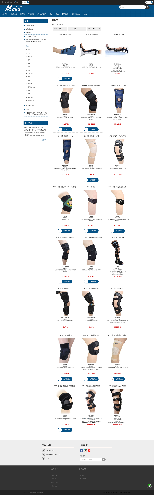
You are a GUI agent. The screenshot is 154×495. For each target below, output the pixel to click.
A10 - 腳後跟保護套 (65, 34)
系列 (27, 109)
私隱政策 (54, 478)
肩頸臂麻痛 (29, 29)
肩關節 (26, 130)
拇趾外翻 (30, 83)
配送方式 (54, 475)
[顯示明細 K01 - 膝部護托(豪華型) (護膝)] (65, 100)
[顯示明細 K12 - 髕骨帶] (91, 202)
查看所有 (44, 140)
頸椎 (29, 93)
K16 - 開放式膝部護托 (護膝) (65, 237)
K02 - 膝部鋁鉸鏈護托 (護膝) (91, 85)
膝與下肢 (30, 56)
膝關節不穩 (31, 100)
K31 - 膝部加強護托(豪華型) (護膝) (65, 386)
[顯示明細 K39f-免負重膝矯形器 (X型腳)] (117, 401)
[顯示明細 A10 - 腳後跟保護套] (65, 49)
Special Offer (30, 25)
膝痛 (42, 135)
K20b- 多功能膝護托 (117, 288)
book (29, 127)
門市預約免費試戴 (31, 36)
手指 (29, 66)
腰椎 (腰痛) (31, 97)
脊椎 (29, 70)
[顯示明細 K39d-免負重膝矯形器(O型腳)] (91, 401)
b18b (25, 127)
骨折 (37, 132)
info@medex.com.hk (51, 458)
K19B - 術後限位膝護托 (91, 288)
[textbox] (132, 7)
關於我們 (54, 486)
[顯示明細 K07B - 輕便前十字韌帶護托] (117, 151)
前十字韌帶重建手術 (40, 130)
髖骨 (29, 77)
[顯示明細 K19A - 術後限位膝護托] (65, 303)
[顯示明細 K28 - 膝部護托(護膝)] (65, 350)
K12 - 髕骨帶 (91, 187)
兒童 (29, 80)
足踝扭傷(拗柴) (31, 87)
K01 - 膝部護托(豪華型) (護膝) (65, 85)
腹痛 (31, 135)
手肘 (29, 53)
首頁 (53, 24)
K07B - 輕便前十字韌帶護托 (117, 136)
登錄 (11, 2)
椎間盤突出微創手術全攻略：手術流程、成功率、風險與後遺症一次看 (36, 113)
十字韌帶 (34, 127)
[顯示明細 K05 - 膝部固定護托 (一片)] (65, 151)
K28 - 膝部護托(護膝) (65, 335)
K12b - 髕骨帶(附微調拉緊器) (117, 187)
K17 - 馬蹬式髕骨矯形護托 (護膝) (91, 237)
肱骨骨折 (31, 130)
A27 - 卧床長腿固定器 (117, 34)
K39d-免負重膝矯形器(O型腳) (91, 386)
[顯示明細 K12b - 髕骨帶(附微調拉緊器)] (117, 202)
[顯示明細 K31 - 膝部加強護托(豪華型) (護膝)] (65, 401)
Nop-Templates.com (113, 492)
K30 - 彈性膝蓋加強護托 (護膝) (117, 335)
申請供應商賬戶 (84, 478)
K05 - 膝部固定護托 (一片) (65, 136)
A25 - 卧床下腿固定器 (91, 34)
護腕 (29, 90)
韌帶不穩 (42, 132)
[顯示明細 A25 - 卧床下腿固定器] (91, 49)
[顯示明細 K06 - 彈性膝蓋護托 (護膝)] (91, 151)
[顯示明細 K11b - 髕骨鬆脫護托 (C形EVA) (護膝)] (65, 202)
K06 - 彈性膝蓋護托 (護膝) (91, 136)
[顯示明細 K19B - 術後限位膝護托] (91, 303)
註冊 (5, 2)
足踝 (29, 60)
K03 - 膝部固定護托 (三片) (117, 85)
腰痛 (26, 135)
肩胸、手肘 (31, 73)
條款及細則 (55, 482)
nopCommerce (127, 492)
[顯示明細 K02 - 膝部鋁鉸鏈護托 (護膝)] (91, 100)
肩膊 (29, 50)
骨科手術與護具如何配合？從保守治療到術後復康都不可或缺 (36, 40)
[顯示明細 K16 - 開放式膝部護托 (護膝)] (65, 252)
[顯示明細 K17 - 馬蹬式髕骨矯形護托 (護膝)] (91, 252)
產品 (57, 24)
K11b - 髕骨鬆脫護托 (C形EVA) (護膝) (65, 187)
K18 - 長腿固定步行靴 (117, 237)
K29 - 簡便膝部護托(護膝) (91, 335)
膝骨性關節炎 (36, 135)
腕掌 (29, 63)
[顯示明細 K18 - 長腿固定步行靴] (117, 252)
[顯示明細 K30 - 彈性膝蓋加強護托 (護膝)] (117, 350)
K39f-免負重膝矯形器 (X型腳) (117, 386)
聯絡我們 (82, 475)
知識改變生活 (30, 106)
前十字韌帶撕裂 (28, 132)
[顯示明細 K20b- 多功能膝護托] (117, 303)
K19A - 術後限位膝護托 (65, 288)
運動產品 (28, 32)
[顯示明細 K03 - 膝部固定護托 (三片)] (117, 100)
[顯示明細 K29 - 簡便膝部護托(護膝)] (91, 350)
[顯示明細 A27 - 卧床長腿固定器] (117, 49)
